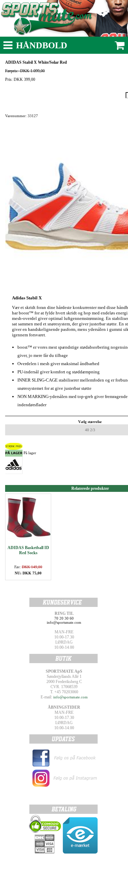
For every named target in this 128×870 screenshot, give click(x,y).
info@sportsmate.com (70, 697)
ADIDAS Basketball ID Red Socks (28, 550)
